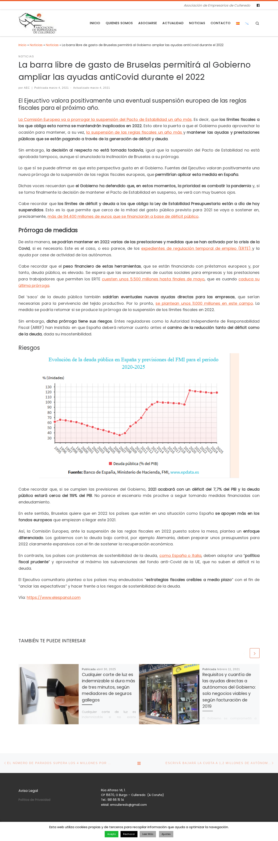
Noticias (36, 45)
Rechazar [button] (129, 834)
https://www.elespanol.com (54, 597)
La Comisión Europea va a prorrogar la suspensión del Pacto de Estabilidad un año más (105, 119)
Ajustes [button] (166, 834)
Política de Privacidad (34, 800)
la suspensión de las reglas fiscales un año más (134, 132)
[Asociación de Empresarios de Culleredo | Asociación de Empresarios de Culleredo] (37, 22)
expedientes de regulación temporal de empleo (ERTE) (196, 248)
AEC (27, 87)
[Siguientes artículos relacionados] (255, 653)
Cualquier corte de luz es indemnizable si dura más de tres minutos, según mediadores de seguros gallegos (108, 687)
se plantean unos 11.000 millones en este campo (204, 303)
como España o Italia (180, 555)
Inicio (22, 45)
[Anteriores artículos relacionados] (244, 653)
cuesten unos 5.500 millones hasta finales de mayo (153, 279)
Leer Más (147, 834)
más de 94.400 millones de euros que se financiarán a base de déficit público (123, 216)
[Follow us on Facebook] (258, 5)
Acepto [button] (111, 834)
